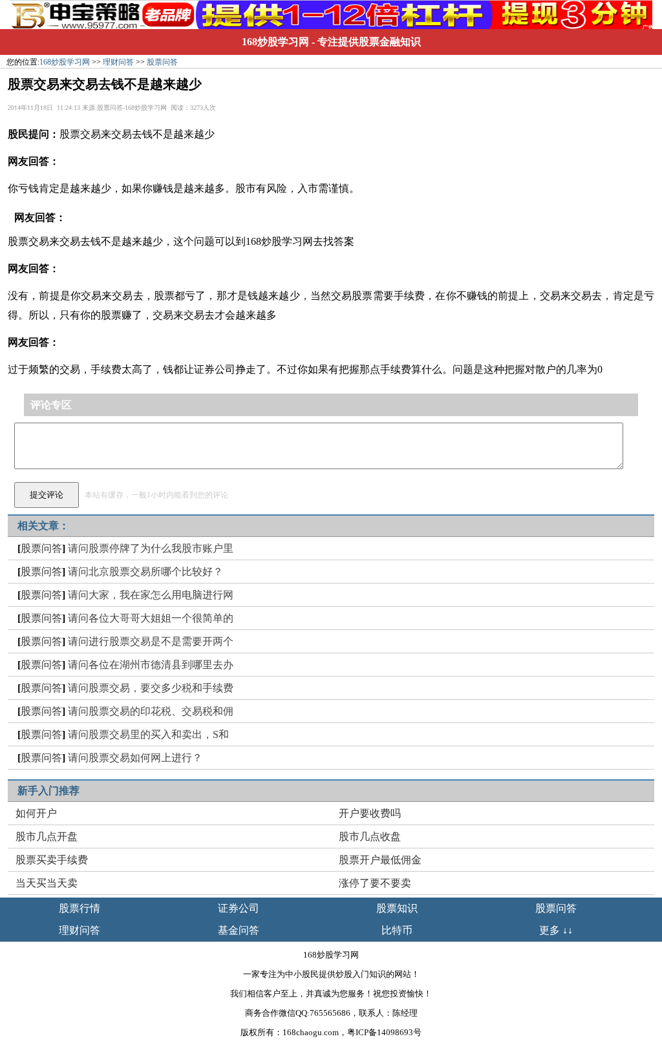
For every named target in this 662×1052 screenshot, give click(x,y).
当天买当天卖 (47, 883)
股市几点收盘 (370, 836)
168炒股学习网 (275, 41)
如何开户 (36, 813)
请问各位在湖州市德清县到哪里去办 (150, 664)
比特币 (396, 930)
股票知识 (397, 908)
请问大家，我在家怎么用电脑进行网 (150, 594)
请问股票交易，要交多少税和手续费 (150, 687)
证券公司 (238, 908)
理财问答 (118, 62)
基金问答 (238, 930)
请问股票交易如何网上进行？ (135, 757)
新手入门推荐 (48, 790)
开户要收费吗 (370, 813)
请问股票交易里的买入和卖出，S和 (148, 734)
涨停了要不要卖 (375, 883)
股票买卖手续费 (52, 859)
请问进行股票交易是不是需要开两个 (150, 641)
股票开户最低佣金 (380, 859)
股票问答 (162, 62)
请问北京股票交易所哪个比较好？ (145, 571)
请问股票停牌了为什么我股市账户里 (150, 548)
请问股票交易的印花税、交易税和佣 (150, 711)
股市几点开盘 (47, 836)
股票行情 (79, 908)
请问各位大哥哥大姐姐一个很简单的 (150, 618)
